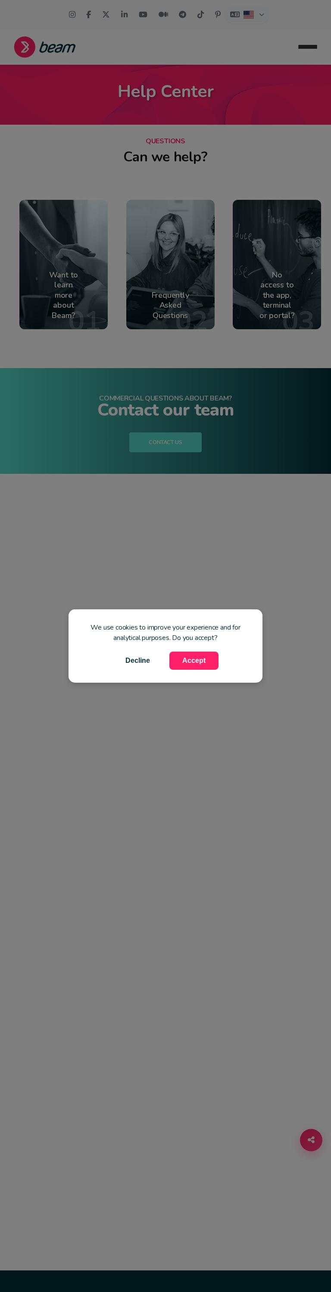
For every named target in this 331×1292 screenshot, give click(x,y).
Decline (137, 660)
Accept (194, 660)
